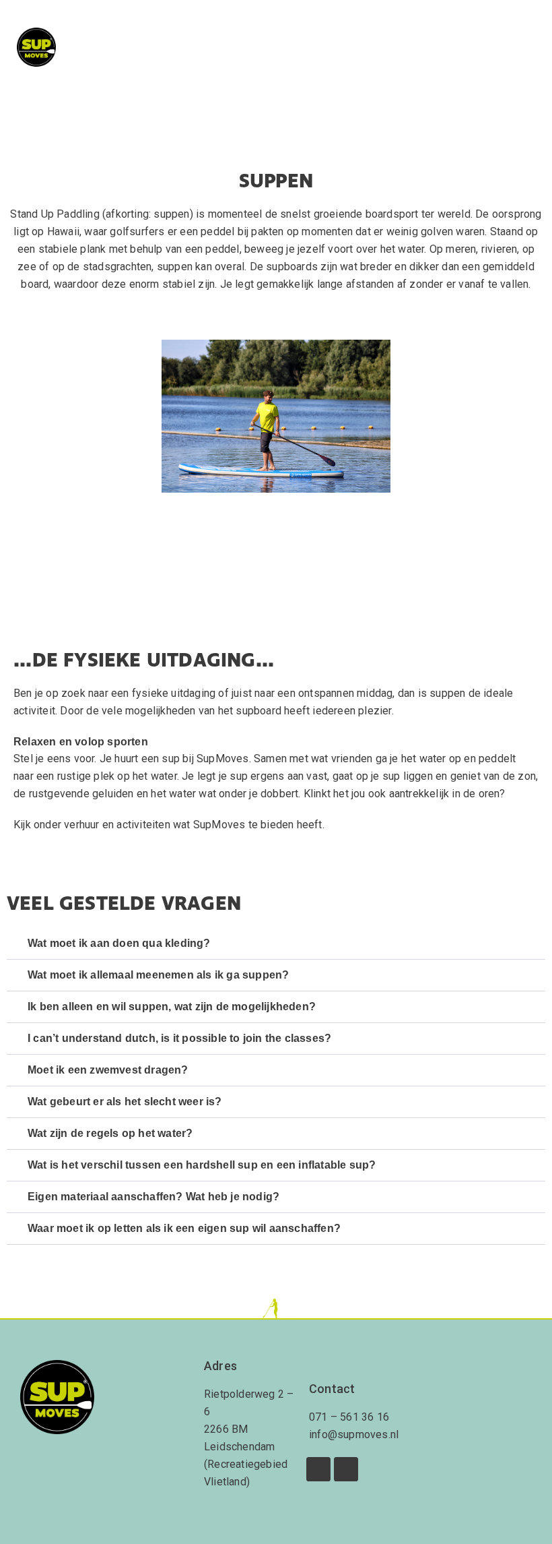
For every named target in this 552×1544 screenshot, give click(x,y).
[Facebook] (318, 1469)
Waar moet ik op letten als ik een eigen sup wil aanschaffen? (184, 1228)
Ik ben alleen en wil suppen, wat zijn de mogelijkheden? (172, 1006)
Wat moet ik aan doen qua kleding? (119, 943)
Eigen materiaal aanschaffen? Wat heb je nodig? (153, 1196)
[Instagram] (346, 1469)
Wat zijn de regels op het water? (110, 1133)
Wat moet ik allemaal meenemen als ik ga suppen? (158, 975)
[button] (522, 47)
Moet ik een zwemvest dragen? (108, 1070)
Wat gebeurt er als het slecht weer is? (125, 1101)
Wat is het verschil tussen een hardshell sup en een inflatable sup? (202, 1165)
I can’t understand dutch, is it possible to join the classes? (179, 1038)
